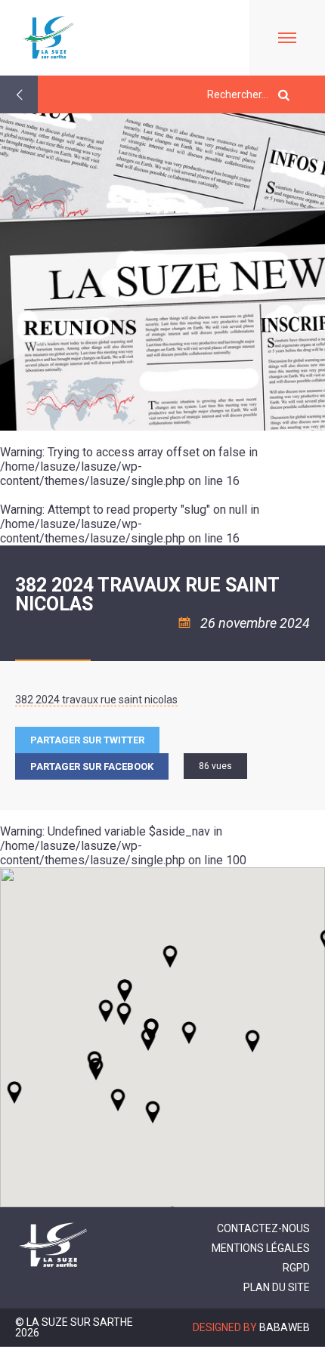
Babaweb (284, 1327)
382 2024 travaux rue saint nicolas (96, 700)
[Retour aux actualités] (19, 94)
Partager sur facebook (91, 766)
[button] (189, 1032)
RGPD (296, 1268)
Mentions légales (261, 1248)
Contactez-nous (263, 1228)
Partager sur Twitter (87, 740)
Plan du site (276, 1287)
